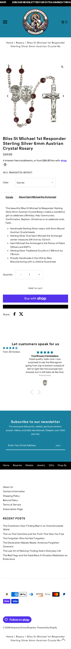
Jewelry (41, 465)
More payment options (35, 306)
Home (9, 42)
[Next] (63, 96)
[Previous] (8, 96)
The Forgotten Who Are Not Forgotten (24, 538)
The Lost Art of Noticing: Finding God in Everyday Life (32, 550)
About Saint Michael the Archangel (37, 197)
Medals (29, 465)
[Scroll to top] (63, 639)
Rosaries (17, 465)
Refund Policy (10, 500)
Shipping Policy (11, 496)
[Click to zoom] (62, 67)
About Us (8, 487)
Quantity (8, 274)
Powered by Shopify (47, 627)
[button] (32, 392)
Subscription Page (13, 509)
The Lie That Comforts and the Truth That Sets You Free (33, 534)
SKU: (5, 172)
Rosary (20, 42)
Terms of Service (12, 504)
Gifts (51, 465)
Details (9, 197)
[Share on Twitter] (21, 314)
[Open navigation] (11, 21)
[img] (10, 348)
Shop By (62, 465)
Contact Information (14, 491)
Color (6, 182)
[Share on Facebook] (14, 314)
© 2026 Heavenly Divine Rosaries (19, 627)
